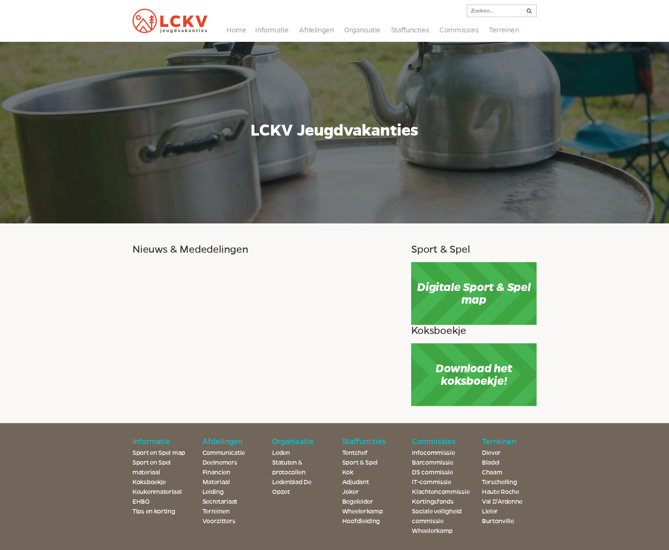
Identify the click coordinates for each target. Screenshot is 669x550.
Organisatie (362, 30)
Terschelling (499, 482)
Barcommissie (432, 462)
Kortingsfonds (432, 501)
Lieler (490, 511)
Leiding (213, 491)
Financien (216, 472)
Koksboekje (149, 482)
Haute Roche (500, 491)
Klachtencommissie (440, 491)
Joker (350, 491)
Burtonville (498, 521)
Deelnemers (219, 462)
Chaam (492, 472)
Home (236, 30)
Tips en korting (153, 511)
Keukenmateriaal (157, 491)
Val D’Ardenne (502, 501)
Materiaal (216, 482)
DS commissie (432, 472)
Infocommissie (433, 452)
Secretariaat (219, 501)
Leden (281, 452)
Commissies (458, 30)
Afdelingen (316, 30)
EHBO (141, 501)
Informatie (272, 30)
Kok (347, 472)
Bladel (491, 462)
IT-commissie (431, 482)
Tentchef (355, 452)
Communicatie (223, 452)
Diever (491, 452)
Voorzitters (219, 521)
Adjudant (355, 482)
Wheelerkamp (432, 530)
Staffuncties (410, 30)
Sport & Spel (360, 462)
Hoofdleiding (361, 521)
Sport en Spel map (158, 452)
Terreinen (504, 30)
